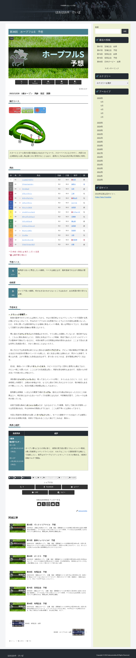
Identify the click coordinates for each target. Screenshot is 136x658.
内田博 (75, 240)
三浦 (72, 193)
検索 (97, 27)
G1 (35, 477)
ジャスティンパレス (28, 212)
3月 (102, 113)
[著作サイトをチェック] (39, 504)
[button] (75, 82)
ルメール (74, 203)
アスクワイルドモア (28, 244)
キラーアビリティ (27, 198)
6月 (102, 102)
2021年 (19, 477)
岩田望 (73, 207)
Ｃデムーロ (76, 212)
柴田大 (73, 184)
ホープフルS (27, 477)
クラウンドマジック (28, 226)
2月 (102, 117)
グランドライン (27, 193)
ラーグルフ (25, 189)
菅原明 (73, 230)
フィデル (25, 235)
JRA (40, 477)
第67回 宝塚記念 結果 (107, 46)
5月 (102, 106)
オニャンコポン (27, 230)
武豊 (72, 244)
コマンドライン (27, 203)
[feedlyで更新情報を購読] (53, 504)
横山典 (73, 221)
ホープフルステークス (51, 477)
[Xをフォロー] (44, 504)
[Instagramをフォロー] (48, 504)
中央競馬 (73, 477)
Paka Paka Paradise (103, 197)
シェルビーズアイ (27, 179)
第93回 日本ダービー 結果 (109, 62)
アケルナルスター (27, 184)
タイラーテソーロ (27, 240)
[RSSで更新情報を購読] (57, 504)
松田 (74, 179)
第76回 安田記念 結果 (107, 54)
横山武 (75, 198)
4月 (102, 109)
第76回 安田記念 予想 (107, 58)
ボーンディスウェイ (28, 216)
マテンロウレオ (27, 221)
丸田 (72, 189)
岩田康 (73, 226)
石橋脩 (73, 216)
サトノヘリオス (27, 207)
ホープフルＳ (64, 477)
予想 (12, 477)
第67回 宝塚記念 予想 (107, 50)
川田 (72, 235)
